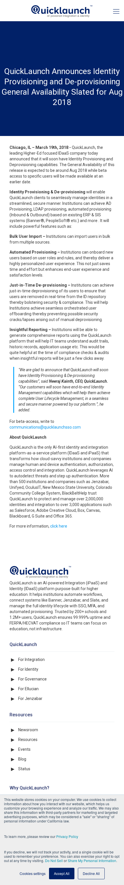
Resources (27, 739)
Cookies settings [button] (33, 873)
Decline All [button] (91, 873)
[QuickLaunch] (62, 10)
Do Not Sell (54, 860)
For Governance (32, 679)
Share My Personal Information (92, 860)
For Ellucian (28, 688)
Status (24, 769)
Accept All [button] (61, 873)
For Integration (31, 659)
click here (58, 526)
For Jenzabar (30, 698)
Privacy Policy (67, 836)
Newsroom (28, 730)
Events (24, 749)
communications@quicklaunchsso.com (45, 427)
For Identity (28, 669)
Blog (22, 759)
